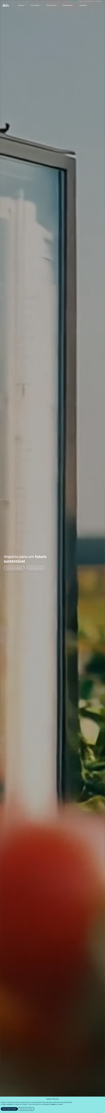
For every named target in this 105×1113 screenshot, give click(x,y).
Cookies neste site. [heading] (52, 1099)
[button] (21, 5)
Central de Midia (74, 1)
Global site (98, 1)
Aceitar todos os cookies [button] (9, 1109)
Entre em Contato (89, 1)
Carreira (81, 1)
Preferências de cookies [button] (26, 1109)
